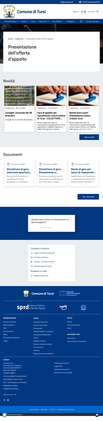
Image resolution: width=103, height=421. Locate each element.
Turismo (36, 338)
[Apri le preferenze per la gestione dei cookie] (5, 415)
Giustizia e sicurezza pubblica (42, 344)
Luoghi (5, 341)
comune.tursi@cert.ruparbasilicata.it (14, 376)
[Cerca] (97, 11)
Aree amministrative (9, 322)
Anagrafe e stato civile (40, 322)
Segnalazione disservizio (62, 369)
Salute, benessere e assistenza (43, 353)
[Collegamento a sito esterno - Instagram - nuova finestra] (85, 11)
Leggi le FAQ (58, 366)
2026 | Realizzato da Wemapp (12, 414)
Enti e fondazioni (8, 331)
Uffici (5, 328)
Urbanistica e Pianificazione (42, 334)
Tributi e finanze (38, 347)
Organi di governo (8, 325)
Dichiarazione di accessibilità (63, 372)
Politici (5, 334)
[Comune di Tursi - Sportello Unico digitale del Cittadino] (9, 11)
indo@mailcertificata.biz (11, 389)
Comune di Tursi (31, 11)
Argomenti (19, 38)
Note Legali (44, 409)
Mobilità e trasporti (39, 341)
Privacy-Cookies (34, 409)
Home (10, 38)
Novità (9, 80)
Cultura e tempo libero (40, 325)
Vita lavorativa (37, 328)
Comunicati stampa (73, 325)
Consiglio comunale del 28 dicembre (18, 114)
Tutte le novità (89, 137)
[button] (89, 2)
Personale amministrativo (11, 337)
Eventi (69, 328)
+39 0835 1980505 (9, 373)
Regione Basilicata (67, 2)
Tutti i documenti (88, 197)
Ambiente (36, 350)
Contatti (6, 360)
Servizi (35, 318)
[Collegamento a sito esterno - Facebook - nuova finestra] (82, 11)
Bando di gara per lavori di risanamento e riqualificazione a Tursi (83, 174)
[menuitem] (57, 21)
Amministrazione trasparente (76, 341)
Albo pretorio (71, 338)
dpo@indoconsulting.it (10, 385)
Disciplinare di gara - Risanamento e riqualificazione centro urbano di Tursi (51, 174)
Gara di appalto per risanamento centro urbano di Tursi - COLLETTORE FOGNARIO (51, 117)
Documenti (12, 154)
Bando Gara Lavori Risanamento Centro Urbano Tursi (80, 115)
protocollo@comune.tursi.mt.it (13, 379)
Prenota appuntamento (61, 363)
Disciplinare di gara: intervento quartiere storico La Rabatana (18, 172)
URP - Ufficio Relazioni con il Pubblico (15, 382)
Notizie (69, 322)
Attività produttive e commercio (43, 331)
